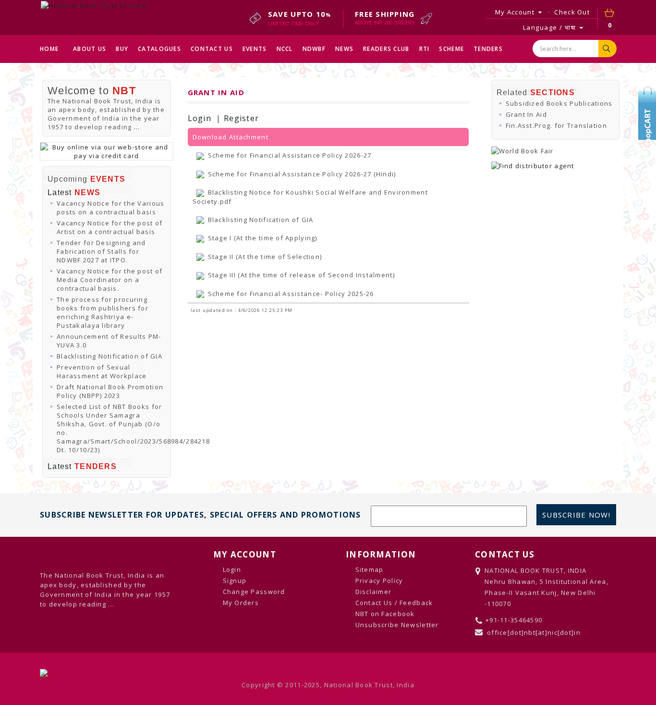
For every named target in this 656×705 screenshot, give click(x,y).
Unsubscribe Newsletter (397, 624)
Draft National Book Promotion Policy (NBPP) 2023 (110, 391)
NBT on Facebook (385, 613)
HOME (49, 49)
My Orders (241, 602)
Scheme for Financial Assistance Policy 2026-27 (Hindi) (302, 174)
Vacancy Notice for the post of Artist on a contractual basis (109, 227)
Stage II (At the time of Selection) (265, 256)
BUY (122, 49)
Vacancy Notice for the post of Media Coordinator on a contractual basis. (109, 280)
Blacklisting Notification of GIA (109, 356)
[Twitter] (649, 108)
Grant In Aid (526, 114)
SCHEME (451, 49)
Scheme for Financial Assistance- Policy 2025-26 (291, 293)
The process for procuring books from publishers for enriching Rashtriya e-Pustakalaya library (102, 312)
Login (199, 118)
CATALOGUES (159, 49)
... (137, 127)
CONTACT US (212, 49)
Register (241, 118)
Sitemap (369, 569)
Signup (235, 580)
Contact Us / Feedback (394, 602)
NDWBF (314, 49)
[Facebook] (649, 122)
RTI (424, 49)
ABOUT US (89, 49)
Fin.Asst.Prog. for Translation (556, 125)
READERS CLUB (386, 49)
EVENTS (255, 49)
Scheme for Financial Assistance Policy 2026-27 (290, 155)
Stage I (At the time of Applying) (262, 238)
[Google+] (649, 137)
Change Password (254, 591)
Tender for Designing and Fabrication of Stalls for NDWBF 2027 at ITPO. (101, 251)
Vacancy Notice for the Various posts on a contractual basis (110, 207)
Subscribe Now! (576, 514)
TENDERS (488, 49)
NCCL (285, 49)
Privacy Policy (379, 580)
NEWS (344, 49)
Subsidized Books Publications (559, 103)
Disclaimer (373, 591)
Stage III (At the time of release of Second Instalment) (301, 275)
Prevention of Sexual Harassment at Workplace (101, 371)
